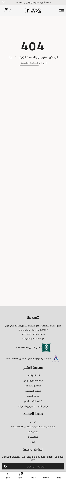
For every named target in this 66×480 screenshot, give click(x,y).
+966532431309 (29, 334)
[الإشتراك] (5, 466)
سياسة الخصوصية (33, 391)
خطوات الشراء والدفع (33, 401)
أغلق (3, 2)
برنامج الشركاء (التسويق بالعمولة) (33, 406)
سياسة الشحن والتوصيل (33, 380)
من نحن (33, 421)
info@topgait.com (30, 339)
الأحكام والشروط (33, 375)
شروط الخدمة (33, 396)
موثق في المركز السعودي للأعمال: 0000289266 (33, 427)
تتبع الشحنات (33, 437)
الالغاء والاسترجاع (33, 386)
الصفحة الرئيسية (29, 63)
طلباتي (33, 442)
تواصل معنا (33, 432)
